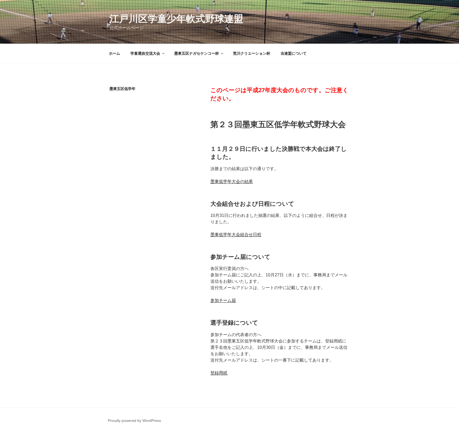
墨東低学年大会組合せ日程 (235, 234)
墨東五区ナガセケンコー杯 (196, 53)
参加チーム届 (223, 300)
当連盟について (293, 53)
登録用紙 (218, 373)
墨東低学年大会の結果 (231, 181)
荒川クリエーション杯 (251, 53)
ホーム (114, 53)
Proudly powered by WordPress (134, 420)
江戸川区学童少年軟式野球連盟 (176, 18)
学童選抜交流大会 (145, 53)
